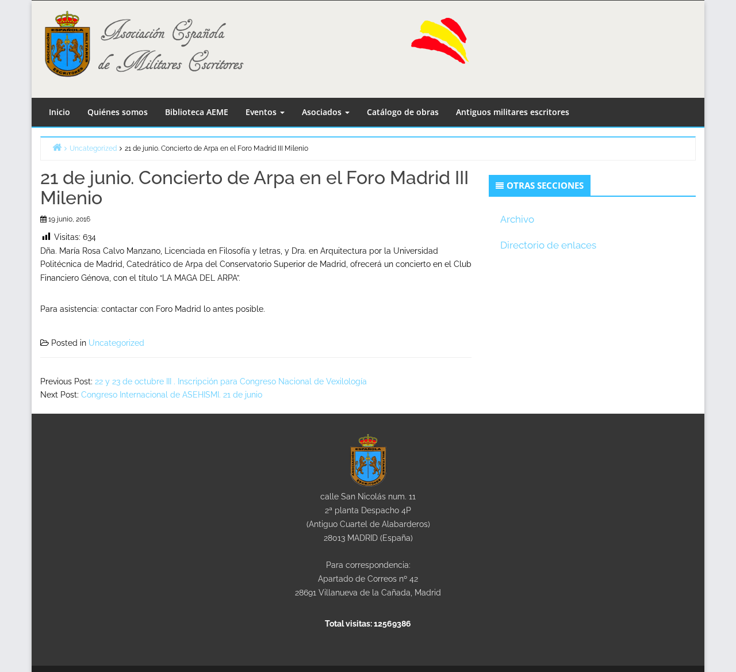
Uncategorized (116, 343)
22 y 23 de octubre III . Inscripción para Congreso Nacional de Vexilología (231, 381)
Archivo (517, 219)
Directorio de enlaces (548, 245)
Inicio (59, 111)
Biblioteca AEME (196, 111)
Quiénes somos (117, 111)
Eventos (262, 111)
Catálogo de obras (403, 111)
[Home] (57, 147)
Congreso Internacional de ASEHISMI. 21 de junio (171, 394)
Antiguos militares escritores (512, 111)
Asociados (323, 111)
